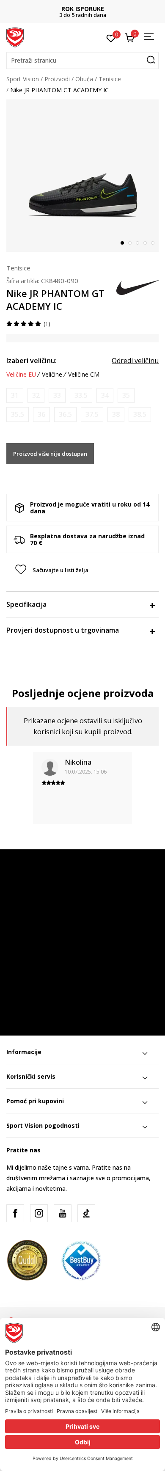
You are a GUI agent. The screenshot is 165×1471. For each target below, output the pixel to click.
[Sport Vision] (15, 36)
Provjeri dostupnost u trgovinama (62, 630)
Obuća (84, 79)
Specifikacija (26, 604)
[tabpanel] (82, 175)
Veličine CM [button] (83, 374)
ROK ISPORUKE (82, 9)
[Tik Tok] (86, 1213)
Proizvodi (57, 79)
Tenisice (110, 79)
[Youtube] (62, 1213)
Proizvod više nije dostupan (50, 453)
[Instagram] (38, 1213)
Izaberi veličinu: (31, 360)
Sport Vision (22, 79)
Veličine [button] (52, 374)
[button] (82, 60)
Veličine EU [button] (21, 374)
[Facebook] (15, 1213)
